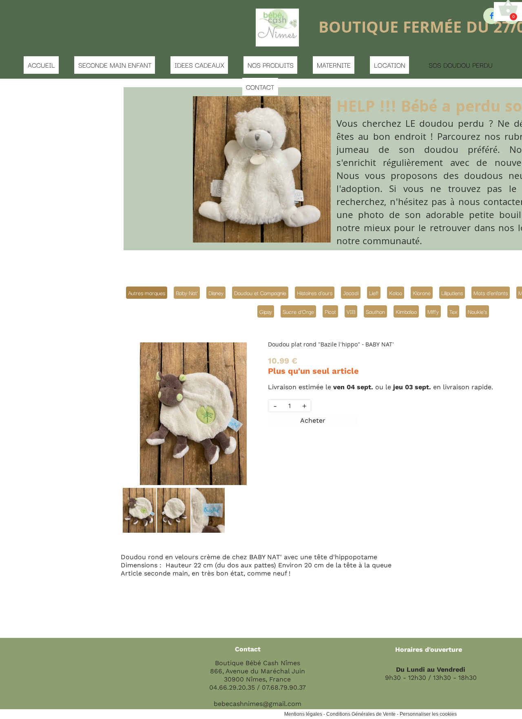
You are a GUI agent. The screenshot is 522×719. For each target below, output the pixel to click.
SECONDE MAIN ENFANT (114, 65)
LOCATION (389, 65)
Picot (330, 311)
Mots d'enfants (490, 293)
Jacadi (350, 293)
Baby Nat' (187, 293)
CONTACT (260, 87)
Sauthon (375, 311)
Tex (453, 311)
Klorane (422, 293)
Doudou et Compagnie (260, 293)
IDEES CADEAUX (199, 65)
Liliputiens (452, 293)
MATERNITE (334, 65)
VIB (351, 311)
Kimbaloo (406, 311)
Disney (215, 293)
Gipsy (265, 311)
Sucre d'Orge (298, 311)
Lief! (373, 293)
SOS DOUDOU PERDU (461, 65)
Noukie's (477, 311)
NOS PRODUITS (271, 65)
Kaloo (395, 293)
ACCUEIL (41, 65)
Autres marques (146, 293)
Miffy (433, 311)
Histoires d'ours (314, 293)
